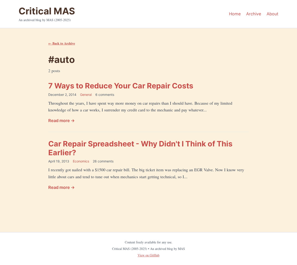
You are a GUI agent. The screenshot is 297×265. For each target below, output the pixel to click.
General (86, 95)
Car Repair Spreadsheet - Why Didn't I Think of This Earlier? (140, 148)
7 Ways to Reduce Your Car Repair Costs (120, 85)
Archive (253, 13)
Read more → (61, 120)
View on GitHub (148, 255)
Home (235, 13)
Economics (81, 161)
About (272, 13)
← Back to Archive (61, 43)
